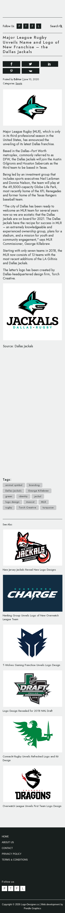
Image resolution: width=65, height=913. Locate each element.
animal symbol (13, 485)
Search (55, 26)
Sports (19, 83)
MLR (43, 502)
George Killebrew (38, 490)
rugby (8, 507)
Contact (7, 848)
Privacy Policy (11, 854)
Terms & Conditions (15, 859)
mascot (30, 502)
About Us (8, 842)
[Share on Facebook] (11, 64)
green (8, 496)
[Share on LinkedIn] (49, 64)
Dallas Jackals (13, 490)
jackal (37, 496)
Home (5, 836)
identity (23, 496)
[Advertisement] (32, 411)
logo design (12, 502)
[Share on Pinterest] (11, 70)
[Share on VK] (30, 70)
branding (34, 485)
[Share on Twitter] (30, 64)
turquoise (48, 507)
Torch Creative (27, 507)
